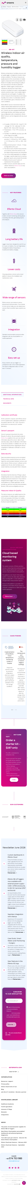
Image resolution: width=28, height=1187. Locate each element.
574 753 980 (14, 1158)
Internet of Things (6, 1109)
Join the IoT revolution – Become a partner (13, 1092)
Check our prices (8, 175)
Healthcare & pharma (7, 1104)
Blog (2, 1089)
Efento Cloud (17, 165)
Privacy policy (5, 1084)
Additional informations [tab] (12, 394)
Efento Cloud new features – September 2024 (13, 1146)
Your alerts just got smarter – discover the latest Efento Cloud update (14, 1138)
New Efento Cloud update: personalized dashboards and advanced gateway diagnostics (12, 1133)
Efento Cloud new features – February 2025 (14, 1142)
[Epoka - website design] (17, 1184)
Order (14, 779)
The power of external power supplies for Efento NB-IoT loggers (13, 1127)
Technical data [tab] (8, 399)
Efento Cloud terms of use (9, 1086)
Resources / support (7, 1081)
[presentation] (12, 710)
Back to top (13, 1071)
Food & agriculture (6, 1106)
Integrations (5, 1114)
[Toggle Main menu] (14, 2)
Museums (4, 1112)
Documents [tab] (7, 403)
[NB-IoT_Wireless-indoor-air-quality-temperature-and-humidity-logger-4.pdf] (26, 8)
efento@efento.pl (14, 1161)
